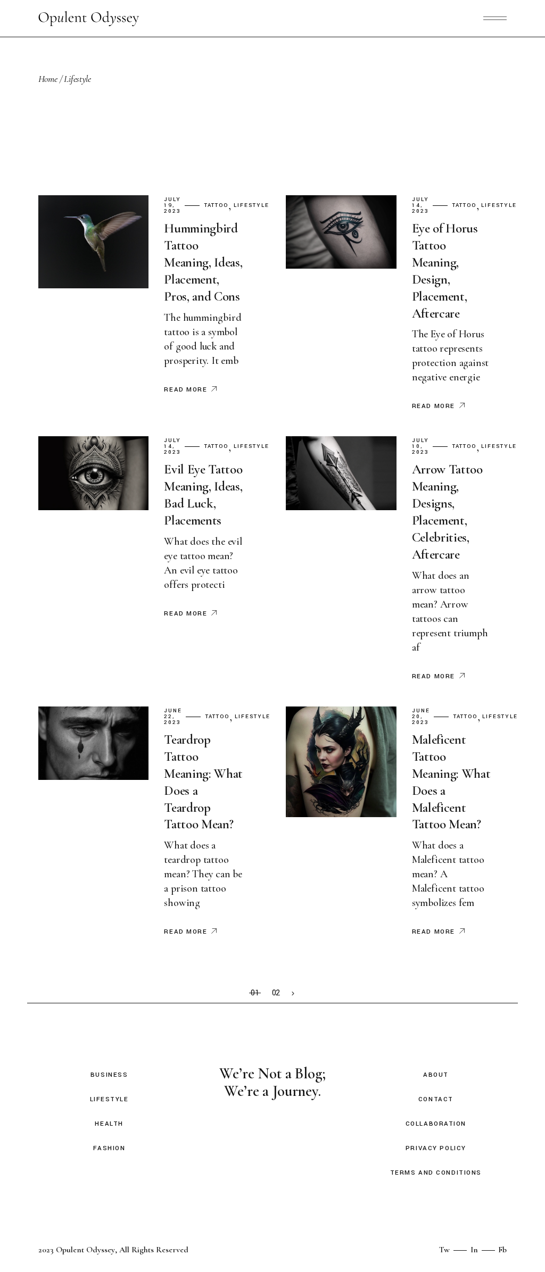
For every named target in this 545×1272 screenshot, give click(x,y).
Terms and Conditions (436, 1172)
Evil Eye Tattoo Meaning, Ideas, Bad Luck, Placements (203, 494)
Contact (435, 1099)
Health (109, 1123)
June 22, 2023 (173, 717)
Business (109, 1074)
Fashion (109, 1148)
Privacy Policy (436, 1148)
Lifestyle (251, 206)
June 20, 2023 (421, 717)
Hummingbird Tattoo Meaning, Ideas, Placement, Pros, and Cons (203, 262)
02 (276, 993)
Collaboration (436, 1123)
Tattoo (216, 206)
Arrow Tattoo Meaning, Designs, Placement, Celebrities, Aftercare (447, 511)
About (436, 1074)
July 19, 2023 (172, 205)
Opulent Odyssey (85, 1249)
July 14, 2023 (420, 205)
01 (255, 993)
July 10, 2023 (420, 446)
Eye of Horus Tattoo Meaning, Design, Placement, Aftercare (445, 270)
